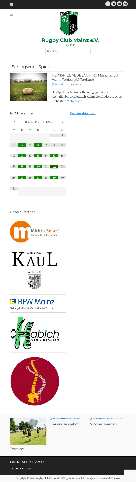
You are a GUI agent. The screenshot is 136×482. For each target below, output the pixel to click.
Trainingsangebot (64, 424)
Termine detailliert (83, 113)
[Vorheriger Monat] (14, 122)
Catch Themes (112, 478)
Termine (17, 449)
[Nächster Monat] (62, 122)
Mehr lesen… (75, 101)
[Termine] (28, 431)
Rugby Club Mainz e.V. (70, 40)
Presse (77, 84)
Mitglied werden (103, 424)
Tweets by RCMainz (21, 468)
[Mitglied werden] (108, 419)
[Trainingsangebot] (68, 419)
